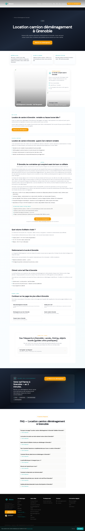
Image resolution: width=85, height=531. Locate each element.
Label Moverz (33, 502)
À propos (64, 3)
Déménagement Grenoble (16, 9)
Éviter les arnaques (34, 511)
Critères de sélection (47, 502)
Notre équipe (33, 519)
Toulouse (20, 510)
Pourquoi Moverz (34, 501)
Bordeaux (20, 504)
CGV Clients (71, 506)
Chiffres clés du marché (35, 509)
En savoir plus (30, 528)
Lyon (19, 506)
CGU (70, 504)
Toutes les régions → (22, 516)
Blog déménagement (35, 513)
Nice (18, 502)
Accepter (80, 528)
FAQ (57, 3)
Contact (59, 503)
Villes (54, 3)
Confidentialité (72, 502)
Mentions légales (72, 501)
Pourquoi (39, 3)
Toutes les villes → (22, 512)
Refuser (73, 528)
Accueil (3, 9)
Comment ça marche (47, 3)
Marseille (19, 508)
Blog (60, 3)
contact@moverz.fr (62, 501)
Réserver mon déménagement (20, 129)
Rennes (19, 501)
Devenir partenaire (47, 501)
